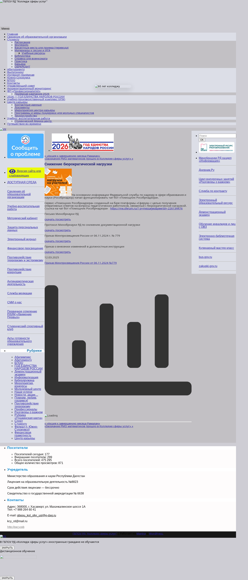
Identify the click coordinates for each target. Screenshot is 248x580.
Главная (12, 34)
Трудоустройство (26, 115)
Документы (22, 107)
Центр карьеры (17, 102)
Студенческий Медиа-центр (33, 121)
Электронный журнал (21, 239)
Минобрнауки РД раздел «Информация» (215, 159)
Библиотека (22, 55)
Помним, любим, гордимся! (26, 399)
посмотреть (63, 219)
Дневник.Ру (206, 170)
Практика (21, 61)
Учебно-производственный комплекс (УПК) (36, 99)
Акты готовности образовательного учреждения (19, 341)
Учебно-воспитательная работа (23, 208)
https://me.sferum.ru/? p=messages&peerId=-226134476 (146, 208)
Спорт (19, 420)
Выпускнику (15, 72)
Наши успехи (23, 391)
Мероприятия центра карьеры (35, 110)
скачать (49, 219)
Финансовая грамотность (23, 434)
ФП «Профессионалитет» (23, 91)
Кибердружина (24, 380)
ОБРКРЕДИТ (22, 66)
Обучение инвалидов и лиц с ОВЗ (217, 225)
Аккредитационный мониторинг (29, 88)
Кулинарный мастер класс (216, 247)
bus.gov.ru (205, 257)
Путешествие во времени (24, 123)
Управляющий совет (21, 85)
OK (202, 139)
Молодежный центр (28, 389)
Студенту (13, 39)
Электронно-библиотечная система (216, 237)
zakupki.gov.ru (208, 266)
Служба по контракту (213, 191)
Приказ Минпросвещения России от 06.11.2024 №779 (80, 263)
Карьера (20, 64)
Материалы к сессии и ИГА (32, 50)
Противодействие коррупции (19, 271)
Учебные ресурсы (33, 53)
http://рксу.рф (15, 527)
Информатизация (26, 377)
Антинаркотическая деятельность (20, 283)
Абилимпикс (23, 357)
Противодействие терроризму (27, 405)
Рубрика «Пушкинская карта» (28, 417)
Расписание (22, 42)
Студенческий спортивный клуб (25, 328)
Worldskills (21, 45)
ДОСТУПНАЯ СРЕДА (21, 182)
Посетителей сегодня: (30, 454)
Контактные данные (28, 104)
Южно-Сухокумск (18, 77)
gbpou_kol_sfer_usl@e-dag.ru (36, 515)
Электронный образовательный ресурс (216, 202)
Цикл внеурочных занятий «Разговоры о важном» (216, 180)
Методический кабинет (22, 218)
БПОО (11, 80)
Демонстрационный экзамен (28, 373)
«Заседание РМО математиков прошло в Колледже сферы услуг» (88, 158)
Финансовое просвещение (25, 248)
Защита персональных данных (22, 229)
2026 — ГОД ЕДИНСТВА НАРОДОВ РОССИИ (36, 96)
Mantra (141, 533)
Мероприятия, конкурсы (24, 385)
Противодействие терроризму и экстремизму (25, 259)
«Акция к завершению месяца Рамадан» (72, 156)
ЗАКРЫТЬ (7, 547)
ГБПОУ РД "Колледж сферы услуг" (95, 533)
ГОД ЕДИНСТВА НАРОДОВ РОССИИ (29, 367)
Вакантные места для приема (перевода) (42, 47)
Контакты (13, 83)
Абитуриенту (16, 69)
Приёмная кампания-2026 (32, 94)
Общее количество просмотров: (36, 463)
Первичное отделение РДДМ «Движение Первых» (22, 314)
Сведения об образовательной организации (37, 36)
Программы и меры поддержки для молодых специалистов (54, 113)
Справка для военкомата (31, 58)
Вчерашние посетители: (31, 457)
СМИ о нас (14, 302)
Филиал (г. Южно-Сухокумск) (26, 428)
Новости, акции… (26, 394)
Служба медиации (19, 293)
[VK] (3, 129)
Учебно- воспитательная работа (28, 118)
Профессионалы (26, 409)
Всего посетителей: (28, 460)
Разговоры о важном (29, 412)
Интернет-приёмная (20, 75)
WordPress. (156, 533)
